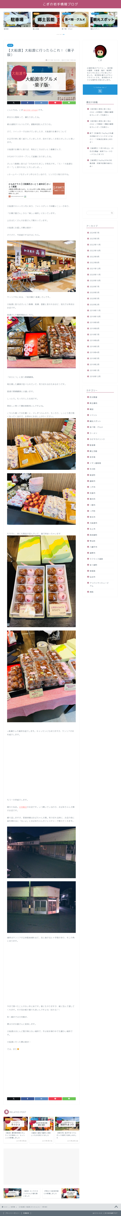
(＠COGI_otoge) (30, 110)
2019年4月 (94, 352)
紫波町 (92, 475)
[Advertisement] (41, 1074)
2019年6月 (94, 340)
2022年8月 (94, 262)
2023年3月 (94, 238)
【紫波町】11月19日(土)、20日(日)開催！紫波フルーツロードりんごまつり (101, 151)
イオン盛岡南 (95, 463)
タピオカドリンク (97, 439)
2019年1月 (94, 370)
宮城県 (92, 571)
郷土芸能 (93, 451)
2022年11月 (95, 244)
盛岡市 (92, 481)
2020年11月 (95, 274)
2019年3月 (94, 358)
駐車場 (92, 445)
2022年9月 (94, 256)
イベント (93, 415)
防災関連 (93, 397)
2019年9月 (94, 322)
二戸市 (92, 487)
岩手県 (10, 45)
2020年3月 (94, 298)
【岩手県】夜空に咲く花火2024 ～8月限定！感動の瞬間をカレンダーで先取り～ (101, 112)
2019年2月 (94, 364)
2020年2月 (94, 304)
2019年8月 (94, 328)
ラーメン (93, 433)
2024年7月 (94, 232)
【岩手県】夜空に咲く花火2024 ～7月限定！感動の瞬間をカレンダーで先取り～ (101, 124)
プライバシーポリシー (12, 1213)
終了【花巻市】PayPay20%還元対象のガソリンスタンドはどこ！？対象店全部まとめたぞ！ (101, 137)
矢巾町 (92, 469)
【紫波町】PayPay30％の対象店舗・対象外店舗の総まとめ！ (101, 163)
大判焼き (23, 807)
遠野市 (92, 553)
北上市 (92, 529)
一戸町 (92, 511)
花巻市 (92, 493)
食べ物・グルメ (96, 427)
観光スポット (95, 421)
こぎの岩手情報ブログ (60, 4)
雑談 (91, 409)
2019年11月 (95, 310)
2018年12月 (95, 376)
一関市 (92, 505)
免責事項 (26, 1213)
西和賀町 (93, 535)
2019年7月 (94, 334)
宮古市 (92, 517)
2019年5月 (94, 346)
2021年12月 (95, 268)
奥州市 (92, 499)
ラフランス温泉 (96, 559)
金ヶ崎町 (93, 565)
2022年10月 (95, 250)
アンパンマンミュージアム (99, 584)
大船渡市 (93, 523)
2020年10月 (95, 280)
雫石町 (92, 541)
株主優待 (93, 403)
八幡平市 (93, 547)
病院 (91, 592)
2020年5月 (94, 292)
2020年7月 (94, 286)
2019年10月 (95, 316)
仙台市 (92, 577)
